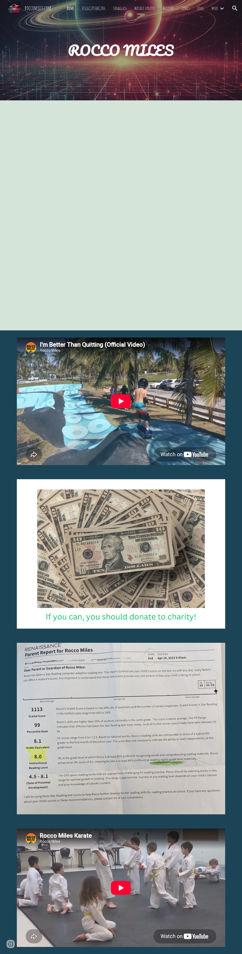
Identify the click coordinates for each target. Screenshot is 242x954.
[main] (121, 50)
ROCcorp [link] (168, 8)
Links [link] (200, 8)
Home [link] (70, 8)
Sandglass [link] (120, 8)
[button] (235, 8)
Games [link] (185, 8)
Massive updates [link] (144, 8)
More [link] (215, 8)
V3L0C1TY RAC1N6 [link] (93, 8)
